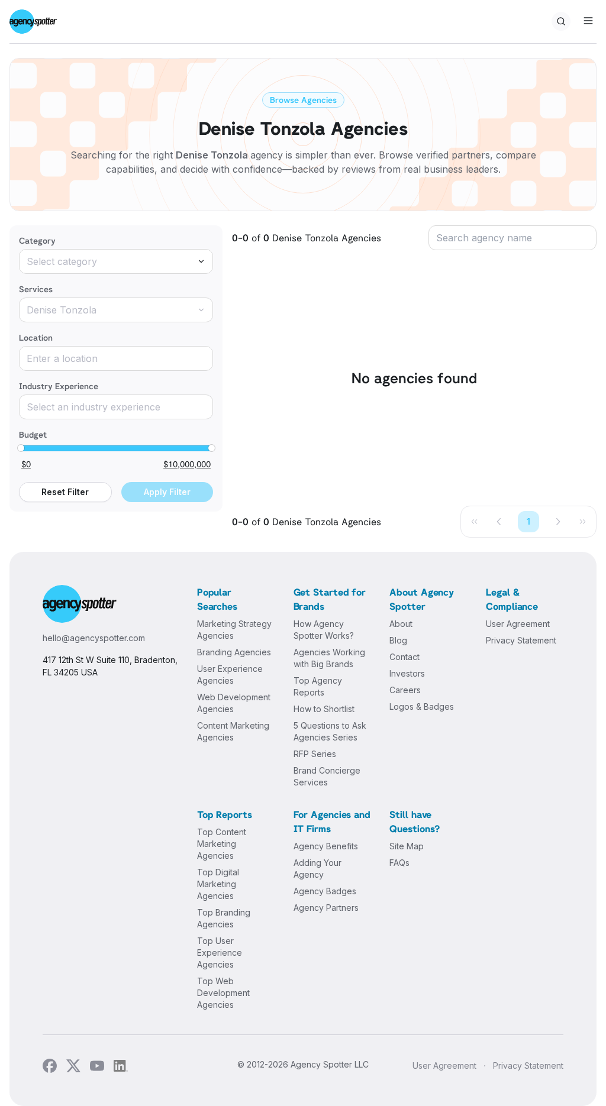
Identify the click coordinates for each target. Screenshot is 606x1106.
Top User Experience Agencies (219, 952)
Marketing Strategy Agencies (234, 630)
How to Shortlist (324, 709)
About (400, 624)
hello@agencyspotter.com (94, 638)
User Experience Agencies (230, 674)
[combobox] (116, 261)
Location (36, 337)
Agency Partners (326, 908)
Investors (407, 673)
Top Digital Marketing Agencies (218, 884)
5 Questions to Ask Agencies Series (330, 731)
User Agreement (518, 624)
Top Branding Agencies (223, 918)
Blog (398, 640)
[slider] (20, 448)
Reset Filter (65, 492)
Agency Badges (325, 891)
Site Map (406, 846)
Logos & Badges (421, 706)
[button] (499, 521)
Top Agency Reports (318, 686)
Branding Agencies (234, 652)
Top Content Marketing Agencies (221, 844)
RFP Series (315, 754)
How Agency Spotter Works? (324, 630)
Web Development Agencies (233, 703)
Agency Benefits (326, 846)
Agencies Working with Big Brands (329, 658)
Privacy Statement (521, 640)
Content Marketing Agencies (233, 731)
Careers (405, 690)
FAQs (399, 863)
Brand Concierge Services (327, 776)
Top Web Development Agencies (223, 993)
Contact (404, 657)
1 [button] (528, 521)
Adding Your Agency (317, 868)
